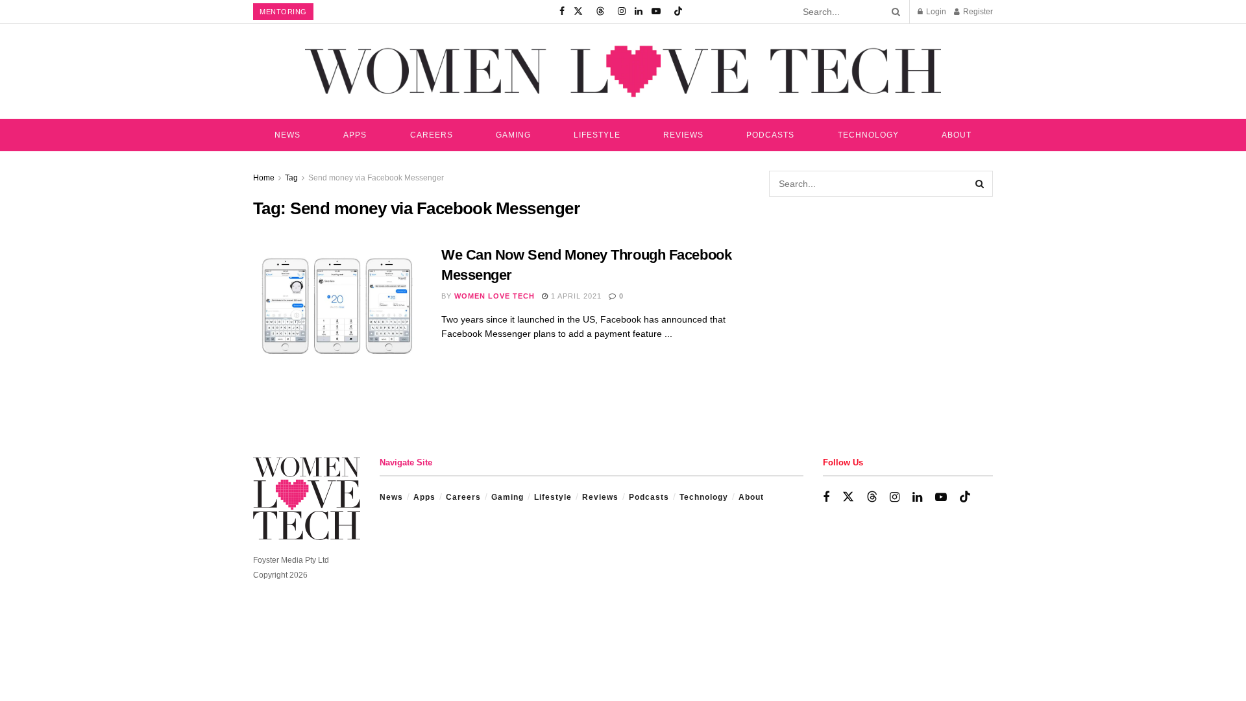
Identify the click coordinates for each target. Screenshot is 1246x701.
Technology (868, 135)
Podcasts (770, 135)
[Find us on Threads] (600, 11)
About (956, 135)
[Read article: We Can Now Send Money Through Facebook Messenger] (337, 305)
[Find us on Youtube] (656, 11)
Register (977, 11)
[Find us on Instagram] (622, 11)
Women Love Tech (494, 296)
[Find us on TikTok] (678, 11)
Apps (355, 135)
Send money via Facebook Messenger (376, 177)
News (287, 135)
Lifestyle (597, 135)
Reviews (683, 135)
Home (264, 177)
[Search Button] (893, 11)
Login (935, 11)
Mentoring (283, 12)
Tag (291, 177)
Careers (431, 135)
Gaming (513, 135)
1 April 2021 (575, 296)
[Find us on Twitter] (578, 11)
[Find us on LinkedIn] (638, 11)
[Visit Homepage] (623, 71)
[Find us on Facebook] (562, 11)
